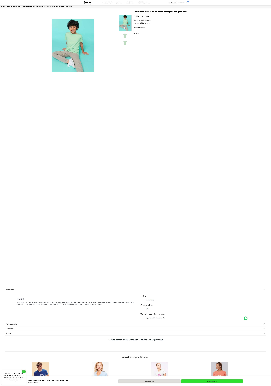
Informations (10, 289)
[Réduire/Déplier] (245, 318)
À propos (9, 333)
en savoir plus (14, 380)
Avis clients (9, 329)
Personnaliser (107, 2)
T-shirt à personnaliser (28, 6)
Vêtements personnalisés (13, 6)
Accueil (3, 6)
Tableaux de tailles (11, 324)
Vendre (130, 2)
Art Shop (119, 2)
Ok (23, 371)
